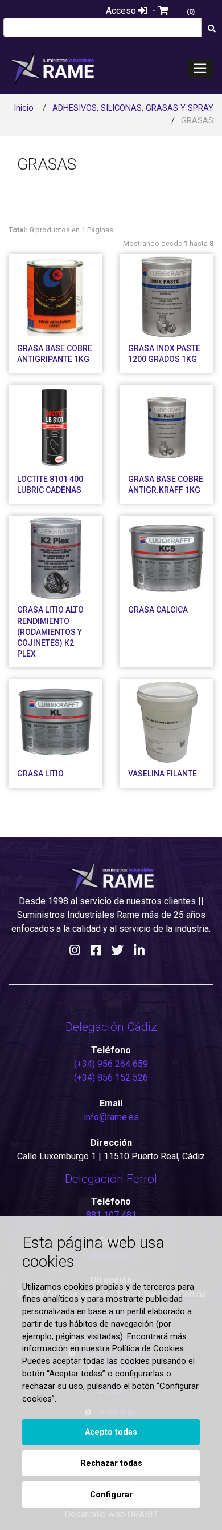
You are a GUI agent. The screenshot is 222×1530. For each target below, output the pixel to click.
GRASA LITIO (40, 773)
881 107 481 (111, 1215)
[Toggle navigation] (200, 68)
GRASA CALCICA (158, 609)
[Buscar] (211, 29)
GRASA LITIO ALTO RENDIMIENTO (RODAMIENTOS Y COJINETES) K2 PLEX (50, 631)
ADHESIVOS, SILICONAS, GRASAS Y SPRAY (132, 108)
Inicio (24, 108)
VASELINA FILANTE (162, 773)
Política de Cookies (148, 1348)
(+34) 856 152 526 (111, 1077)
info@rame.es (111, 1117)
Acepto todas (111, 1432)
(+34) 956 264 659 (111, 1063)
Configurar (111, 1495)
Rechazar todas (111, 1463)
